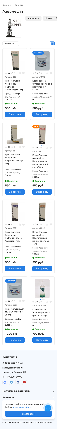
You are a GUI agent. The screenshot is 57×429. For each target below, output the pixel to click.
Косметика (33, 18)
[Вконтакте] (17, 382)
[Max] (4, 382)
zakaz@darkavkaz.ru (12, 368)
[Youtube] (24, 382)
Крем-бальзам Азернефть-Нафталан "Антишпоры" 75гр (14, 85)
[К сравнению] (20, 73)
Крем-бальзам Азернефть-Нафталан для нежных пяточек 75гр (41, 238)
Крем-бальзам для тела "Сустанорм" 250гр (14, 312)
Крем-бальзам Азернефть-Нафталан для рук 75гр (14, 159)
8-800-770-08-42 (12, 363)
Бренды (19, 5)
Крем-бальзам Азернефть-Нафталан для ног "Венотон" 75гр (14, 236)
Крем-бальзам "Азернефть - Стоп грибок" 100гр (41, 312)
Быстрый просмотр (16, 65)
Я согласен (28, 413)
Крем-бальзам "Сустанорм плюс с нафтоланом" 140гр (42, 85)
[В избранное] (23, 73)
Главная (6, 5)
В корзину (15, 114)
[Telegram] (11, 382)
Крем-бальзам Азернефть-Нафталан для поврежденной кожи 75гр (40, 161)
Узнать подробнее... (23, 407)
